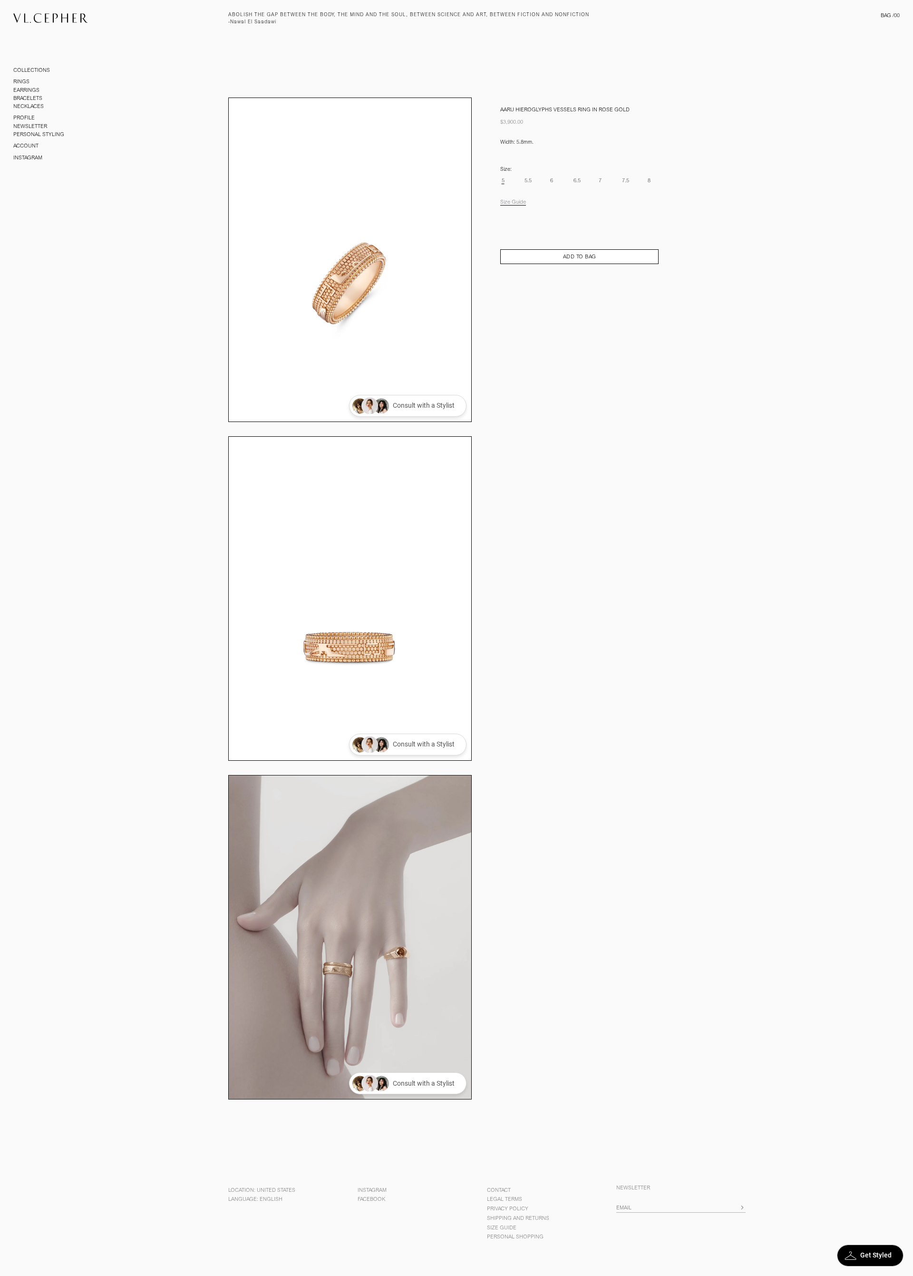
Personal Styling (38, 134)
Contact (499, 1190)
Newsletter (30, 126)
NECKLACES (28, 106)
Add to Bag (579, 257)
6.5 (577, 181)
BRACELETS (27, 98)
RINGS (21, 82)
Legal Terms (504, 1199)
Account (26, 146)
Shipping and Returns (518, 1218)
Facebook (371, 1199)
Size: (506, 169)
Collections (31, 70)
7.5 (625, 181)
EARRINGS (26, 90)
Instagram (27, 158)
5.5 (528, 181)
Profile (24, 118)
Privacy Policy (507, 1209)
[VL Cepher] (114, 20)
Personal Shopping (515, 1237)
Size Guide (513, 202)
